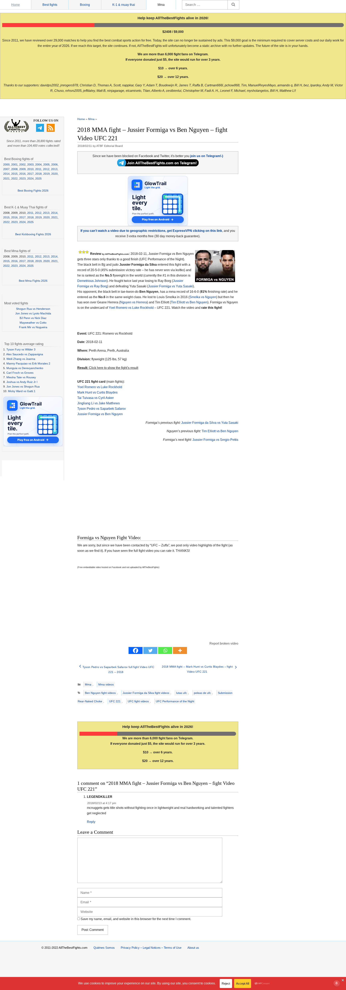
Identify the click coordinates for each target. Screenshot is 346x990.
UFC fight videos (138, 701)
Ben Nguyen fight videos (100, 692)
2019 (46, 173)
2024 (30, 178)
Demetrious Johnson (92, 281)
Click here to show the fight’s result (107, 367)
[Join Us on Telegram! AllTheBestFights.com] (158, 165)
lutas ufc (181, 692)
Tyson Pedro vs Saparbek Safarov (101, 408)
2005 (46, 164)
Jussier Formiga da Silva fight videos (146, 692)
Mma (161, 4)
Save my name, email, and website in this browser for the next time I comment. (136, 919)
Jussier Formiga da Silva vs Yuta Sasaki (209, 422)
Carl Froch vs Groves (19, 372)
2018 (38, 173)
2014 (6, 173)
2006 (54, 164)
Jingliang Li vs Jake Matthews (98, 403)
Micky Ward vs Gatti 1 (21, 391)
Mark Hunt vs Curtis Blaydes (97, 392)
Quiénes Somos (104, 947)
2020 (54, 173)
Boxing (85, 4)
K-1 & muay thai (123, 4)
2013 (54, 169)
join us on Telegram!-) (206, 156)
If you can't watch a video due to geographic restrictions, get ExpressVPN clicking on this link (151, 230)
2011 (38, 169)
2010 (30, 169)
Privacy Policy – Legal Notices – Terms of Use (151, 947)
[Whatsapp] (165, 650)
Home (15, 4)
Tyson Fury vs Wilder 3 (20, 349)
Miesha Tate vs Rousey (21, 377)
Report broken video (223, 643)
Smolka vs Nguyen (202, 297)
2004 (38, 164)
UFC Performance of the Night (175, 701)
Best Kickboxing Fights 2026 (33, 234)
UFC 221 (115, 701)
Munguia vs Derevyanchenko (24, 368)
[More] (180, 650)
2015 (14, 173)
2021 (6, 178)
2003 (30, 164)
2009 (22, 169)
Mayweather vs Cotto (33, 322)
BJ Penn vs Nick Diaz (33, 318)
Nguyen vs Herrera (133, 302)
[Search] (233, 5)
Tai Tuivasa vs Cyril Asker (95, 398)
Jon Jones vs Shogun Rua (23, 386)
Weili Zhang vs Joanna (20, 358)
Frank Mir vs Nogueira (33, 327)
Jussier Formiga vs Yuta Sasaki (170, 286)
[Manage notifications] (336, 983)
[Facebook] (136, 650)
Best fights (49, 4)
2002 (22, 164)
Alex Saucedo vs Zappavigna (24, 354)
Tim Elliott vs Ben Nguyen (189, 302)
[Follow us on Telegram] (40, 130)
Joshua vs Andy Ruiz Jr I (21, 381)
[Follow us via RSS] (51, 130)
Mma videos (106, 684)
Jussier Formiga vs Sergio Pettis (215, 439)
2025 (38, 178)
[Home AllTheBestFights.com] (16, 131)
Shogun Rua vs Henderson (33, 308)
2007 (6, 169)
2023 (22, 178)
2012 (46, 169)
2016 (22, 173)
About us (193, 947)
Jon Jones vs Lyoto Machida (33, 313)
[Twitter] (150, 650)
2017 (30, 173)
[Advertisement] (129, 493)
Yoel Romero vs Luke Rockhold (131, 307)
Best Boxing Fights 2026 (33, 190)
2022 (14, 178)
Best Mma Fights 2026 (33, 280)
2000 (6, 164)
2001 (14, 164)
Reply (91, 821)
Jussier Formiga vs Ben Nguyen (100, 414)
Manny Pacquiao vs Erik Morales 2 (28, 363)
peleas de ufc (202, 692)
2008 (14, 169)
